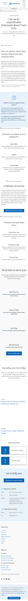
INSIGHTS (14, 8)
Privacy (2, 541)
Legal (2, 543)
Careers (3, 538)
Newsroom (3, 534)
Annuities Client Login (6, 556)
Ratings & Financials (5, 536)
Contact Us (3, 530)
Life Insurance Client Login (7, 558)
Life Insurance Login (6, 569)
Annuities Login (4, 567)
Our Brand (3, 532)
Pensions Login (4, 565)
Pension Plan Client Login (7, 560)
